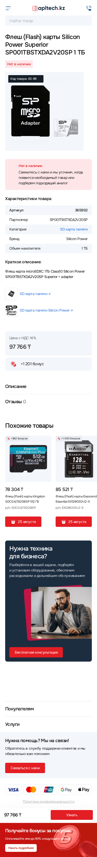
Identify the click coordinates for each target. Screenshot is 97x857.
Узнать (71, 815)
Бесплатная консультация (36, 652)
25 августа (27, 521)
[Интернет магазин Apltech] (48, 8)
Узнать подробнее (21, 848)
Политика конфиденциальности (48, 801)
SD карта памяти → (35, 293)
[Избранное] (45, 441)
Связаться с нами (25, 768)
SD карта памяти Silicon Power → (46, 310)
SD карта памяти (74, 229)
